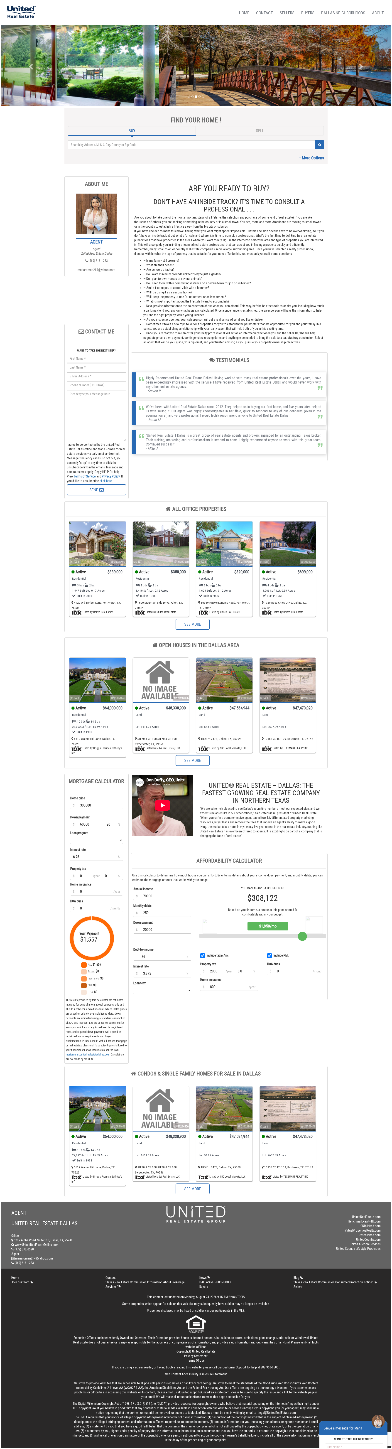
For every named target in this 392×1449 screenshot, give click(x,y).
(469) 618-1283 (98, 261)
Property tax (78, 869)
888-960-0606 (269, 1367)
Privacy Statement (196, 1356)
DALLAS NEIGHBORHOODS (343, 12)
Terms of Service (85, 476)
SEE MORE (192, 624)
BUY (132, 130)
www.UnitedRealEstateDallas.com (36, 1245)
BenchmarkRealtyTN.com (364, 1221)
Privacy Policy (111, 476)
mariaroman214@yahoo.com (96, 270)
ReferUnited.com (370, 1235)
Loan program (79, 833)
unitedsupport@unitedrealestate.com (205, 1392)
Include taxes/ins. (218, 955)
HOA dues (76, 901)
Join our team (20, 1282)
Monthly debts (142, 906)
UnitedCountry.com (368, 1239)
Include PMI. (281, 955)
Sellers (287, 12)
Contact (264, 12)
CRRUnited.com (370, 1226)
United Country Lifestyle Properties (358, 1248)
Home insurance (80, 884)
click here (106, 481)
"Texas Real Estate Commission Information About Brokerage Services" (145, 1284)
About (378, 12)
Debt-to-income (143, 949)
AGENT (96, 242)
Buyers (307, 12)
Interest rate (78, 849)
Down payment (80, 817)
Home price (77, 798)
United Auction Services (365, 1244)
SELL (260, 130)
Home (244, 12)
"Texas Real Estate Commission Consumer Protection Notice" (334, 1282)
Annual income (143, 889)
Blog (297, 1277)
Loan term (139, 983)
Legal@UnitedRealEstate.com (277, 1413)
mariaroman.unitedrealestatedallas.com (88, 1054)
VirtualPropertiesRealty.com (363, 1230)
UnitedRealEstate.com (366, 1217)
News (203, 1277)
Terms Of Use (196, 1360)
